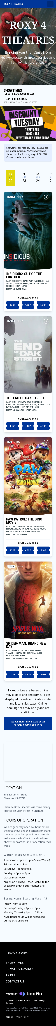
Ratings (9, 1017)
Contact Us (15, 981)
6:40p (43, 426)
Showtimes (14, 963)
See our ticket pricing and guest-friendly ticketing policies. (28, 723)
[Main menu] (50, 4)
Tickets (11, 975)
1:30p (12, 305)
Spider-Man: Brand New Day (26, 645)
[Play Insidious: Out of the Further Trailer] (46, 197)
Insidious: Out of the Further (24, 275)
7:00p (43, 305)
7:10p (43, 550)
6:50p (43, 674)
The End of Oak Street (25, 398)
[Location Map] (28, 761)
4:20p (28, 305)
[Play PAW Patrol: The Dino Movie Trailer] (46, 442)
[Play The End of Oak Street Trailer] (46, 321)
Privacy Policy (22, 1017)
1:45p (12, 426)
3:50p (28, 674)
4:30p (28, 550)
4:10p (28, 426)
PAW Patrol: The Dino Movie (24, 521)
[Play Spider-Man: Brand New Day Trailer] (46, 566)
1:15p (12, 674)
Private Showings (20, 969)
